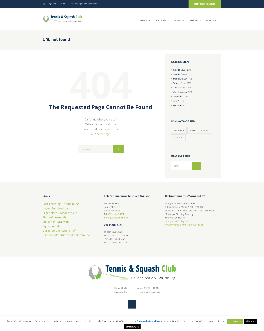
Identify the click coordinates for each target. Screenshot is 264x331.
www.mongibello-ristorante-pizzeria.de (184, 224)
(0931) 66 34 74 (116, 214)
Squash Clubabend (199, 130)
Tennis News (179, 87)
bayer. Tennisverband (57, 208)
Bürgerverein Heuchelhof (59, 230)
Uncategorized (180, 92)
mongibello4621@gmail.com (179, 221)
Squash (160, 20)
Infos (178, 20)
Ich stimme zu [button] (234, 321)
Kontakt (212, 20)
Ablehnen (250, 321)
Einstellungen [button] (132, 326)
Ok (196, 165)
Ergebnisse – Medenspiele (60, 213)
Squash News (180, 83)
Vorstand (177, 105)
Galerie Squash (180, 69)
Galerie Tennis (180, 74)
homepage (103, 134)
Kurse (193, 20)
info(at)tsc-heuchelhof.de (116, 217)
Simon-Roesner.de (54, 217)
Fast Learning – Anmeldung (61, 204)
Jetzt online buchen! (205, 3)
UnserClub (178, 96)
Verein (176, 100)
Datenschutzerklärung (150, 321)
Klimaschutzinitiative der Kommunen (67, 235)
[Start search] (118, 149)
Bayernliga (178, 130)
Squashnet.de (51, 226)
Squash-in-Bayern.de (56, 222)
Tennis (142, 20)
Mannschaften (180, 78)
